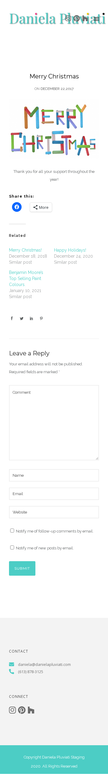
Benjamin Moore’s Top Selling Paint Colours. (26, 278)
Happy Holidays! (70, 250)
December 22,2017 (57, 89)
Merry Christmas (54, 76)
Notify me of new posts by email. (45, 548)
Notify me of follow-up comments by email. (55, 531)
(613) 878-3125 (30, 671)
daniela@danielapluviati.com (44, 664)
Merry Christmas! (25, 250)
